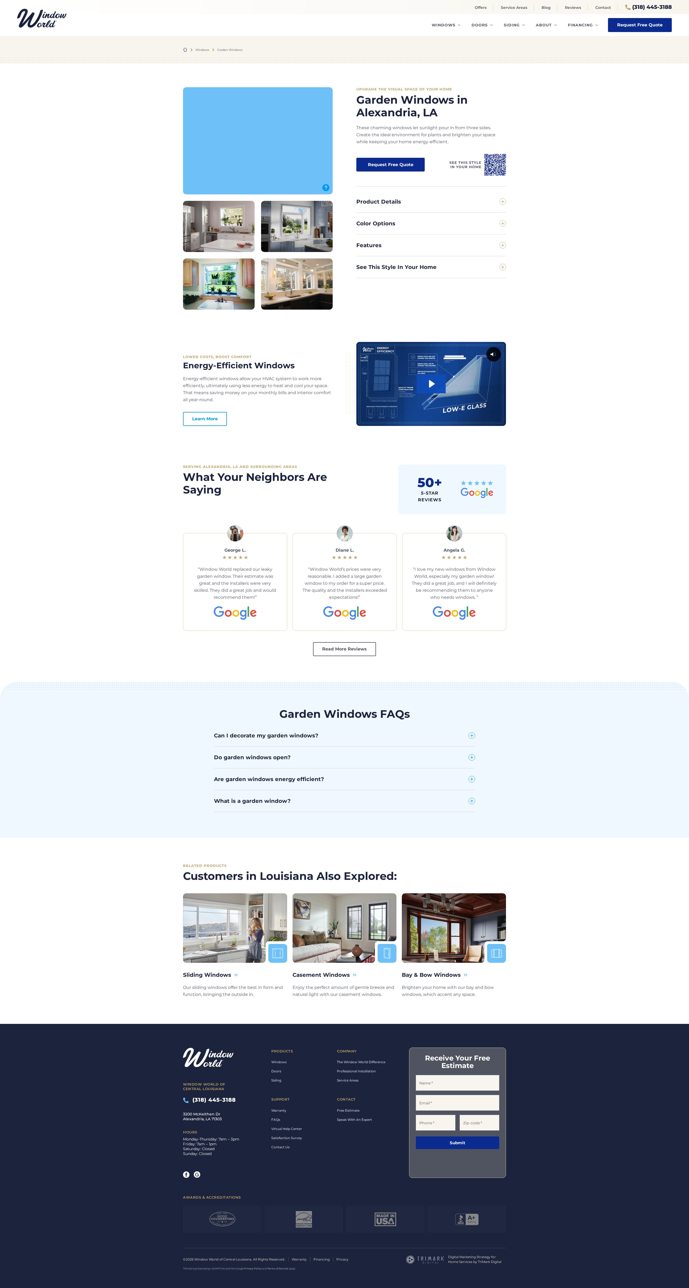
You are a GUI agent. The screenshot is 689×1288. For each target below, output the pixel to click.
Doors (480, 25)
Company (347, 1051)
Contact (603, 7)
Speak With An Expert (354, 1120)
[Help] (325, 187)
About (544, 25)
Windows (443, 25)
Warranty (278, 1110)
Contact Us (280, 1147)
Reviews (573, 7)
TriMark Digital (489, 1262)
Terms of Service (277, 1268)
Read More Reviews (344, 649)
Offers (481, 7)
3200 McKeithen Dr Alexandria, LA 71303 (202, 1116)
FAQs (275, 1120)
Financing (580, 25)
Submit (457, 1142)
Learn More (205, 418)
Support (280, 1099)
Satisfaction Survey (286, 1138)
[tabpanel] (235, 578)
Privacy (342, 1259)
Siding (512, 25)
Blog (546, 7)
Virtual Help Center (286, 1129)
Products (282, 1051)
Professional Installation (356, 1071)
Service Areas (514, 7)
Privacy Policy (253, 1268)
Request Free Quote (640, 24)
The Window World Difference (361, 1062)
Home (185, 50)
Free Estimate (348, 1110)
